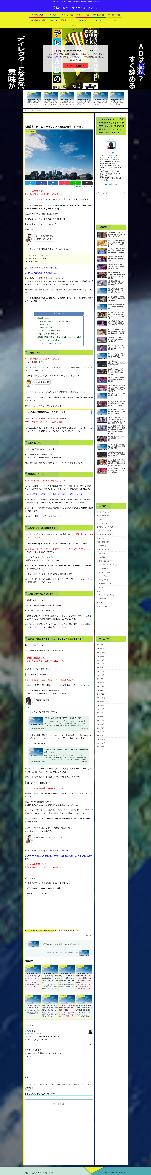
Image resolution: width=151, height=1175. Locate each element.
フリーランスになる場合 (50, 340)
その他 (112, 587)
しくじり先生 (112, 576)
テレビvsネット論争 (111, 512)
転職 (71, 930)
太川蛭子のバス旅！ (112, 583)
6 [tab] (79, 109)
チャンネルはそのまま (112, 595)
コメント (29, 1056)
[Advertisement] (59, 119)
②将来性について (44, 324)
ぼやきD (28, 1031)
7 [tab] (82, 109)
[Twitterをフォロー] (109, 184)
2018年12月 (101, 739)
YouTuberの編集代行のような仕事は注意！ (55, 321)
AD (57, 930)
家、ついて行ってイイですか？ (112, 565)
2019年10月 (101, 701)
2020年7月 (100, 667)
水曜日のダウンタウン (112, 561)
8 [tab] (85, 109)
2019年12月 (101, 694)
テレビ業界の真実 (30, 930)
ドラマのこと (111, 591)
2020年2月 (100, 686)
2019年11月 (101, 698)
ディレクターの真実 (111, 523)
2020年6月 (100, 671)
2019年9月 (100, 705)
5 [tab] (77, 109)
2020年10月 (101, 656)
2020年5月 (100, 675)
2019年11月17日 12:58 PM (33, 1033)
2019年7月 (100, 713)
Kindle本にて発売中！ (75, 66)
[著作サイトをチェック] (106, 184)
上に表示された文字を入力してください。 (41, 1094)
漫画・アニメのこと (111, 606)
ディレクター (64, 930)
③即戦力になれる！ (45, 327)
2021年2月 (100, 649)
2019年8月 (100, 709)
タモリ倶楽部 (112, 580)
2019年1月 (100, 735)
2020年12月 (101, 652)
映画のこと (111, 602)
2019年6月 (100, 717)
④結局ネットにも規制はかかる (49, 331)
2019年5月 (100, 720)
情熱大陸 (112, 557)
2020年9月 (100, 660)
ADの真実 (40, 930)
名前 (26, 1077)
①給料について (43, 318)
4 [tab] (74, 109)
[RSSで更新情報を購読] (116, 184)
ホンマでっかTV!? (112, 572)
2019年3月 (100, 728)
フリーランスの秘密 (111, 531)
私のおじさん (112, 599)
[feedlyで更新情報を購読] (112, 184)
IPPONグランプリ (112, 553)
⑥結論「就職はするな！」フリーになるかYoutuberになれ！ (59, 337)
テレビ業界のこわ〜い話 (111, 534)
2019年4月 (100, 724)
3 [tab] (71, 109)
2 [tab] (69, 109)
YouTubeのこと (111, 546)
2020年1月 (100, 690)
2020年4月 (100, 679)
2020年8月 (100, 664)
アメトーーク (112, 568)
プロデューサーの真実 (111, 527)
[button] (87, 183)
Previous (25, 99)
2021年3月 (100, 645)
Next (126, 99)
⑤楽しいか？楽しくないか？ (48, 334)
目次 (56, 313)
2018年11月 (101, 743)
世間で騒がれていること (111, 538)
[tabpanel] (34, 98)
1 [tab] (66, 109)
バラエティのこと (111, 550)
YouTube (77, 930)
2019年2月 (100, 732)
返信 (90, 1044)
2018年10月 (101, 747)
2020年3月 (100, 683)
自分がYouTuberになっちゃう (52, 343)
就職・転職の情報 (49, 930)
